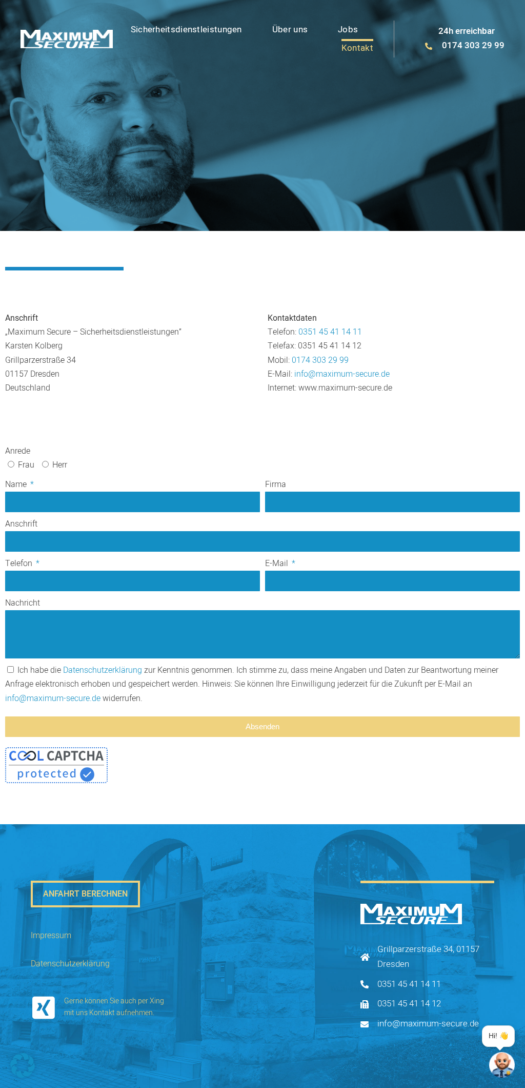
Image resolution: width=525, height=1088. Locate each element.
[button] (22, 1065)
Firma (275, 484)
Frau (26, 465)
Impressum (51, 935)
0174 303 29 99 (320, 360)
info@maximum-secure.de (342, 374)
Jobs (348, 29)
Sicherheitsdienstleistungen (186, 29)
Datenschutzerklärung (102, 670)
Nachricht (22, 603)
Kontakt (357, 48)
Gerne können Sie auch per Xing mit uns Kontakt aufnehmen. (114, 1007)
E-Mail (277, 563)
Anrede (17, 451)
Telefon (19, 563)
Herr (59, 465)
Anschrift (21, 524)
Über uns (290, 29)
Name (17, 484)
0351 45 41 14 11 (330, 332)
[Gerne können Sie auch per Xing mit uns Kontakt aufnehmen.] (43, 1007)
